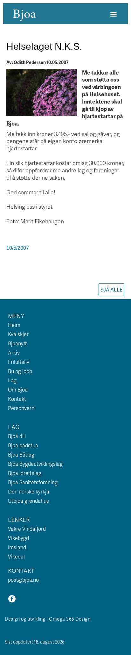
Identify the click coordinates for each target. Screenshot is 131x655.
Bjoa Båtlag (21, 454)
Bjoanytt (17, 343)
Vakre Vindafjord (27, 528)
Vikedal (16, 556)
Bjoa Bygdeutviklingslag (35, 463)
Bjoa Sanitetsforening (33, 482)
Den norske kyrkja (28, 491)
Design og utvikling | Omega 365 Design (47, 618)
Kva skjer (18, 334)
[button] (113, 14)
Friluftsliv (18, 361)
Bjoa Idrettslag (24, 473)
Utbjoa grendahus (28, 500)
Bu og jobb (20, 371)
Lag (12, 380)
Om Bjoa (18, 389)
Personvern (21, 408)
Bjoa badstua (23, 445)
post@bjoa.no (23, 579)
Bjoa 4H (17, 436)
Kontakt (17, 398)
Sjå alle (111, 289)
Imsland (17, 547)
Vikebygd (18, 538)
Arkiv (14, 352)
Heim (14, 324)
